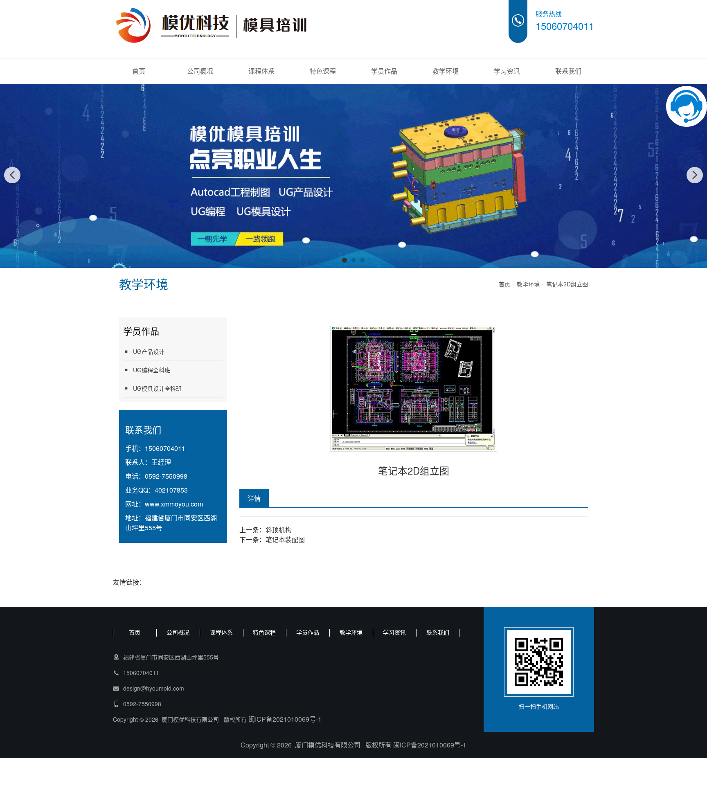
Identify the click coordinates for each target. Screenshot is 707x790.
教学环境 (445, 71)
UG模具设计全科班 (157, 388)
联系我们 (568, 71)
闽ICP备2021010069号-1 (285, 719)
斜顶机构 (279, 529)
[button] (344, 260)
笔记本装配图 (285, 539)
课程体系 (261, 71)
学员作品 (384, 71)
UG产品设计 (148, 351)
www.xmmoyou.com (174, 504)
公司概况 (200, 71)
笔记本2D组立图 (567, 284)
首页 (138, 71)
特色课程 (323, 71)
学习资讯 (507, 71)
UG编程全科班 (151, 370)
